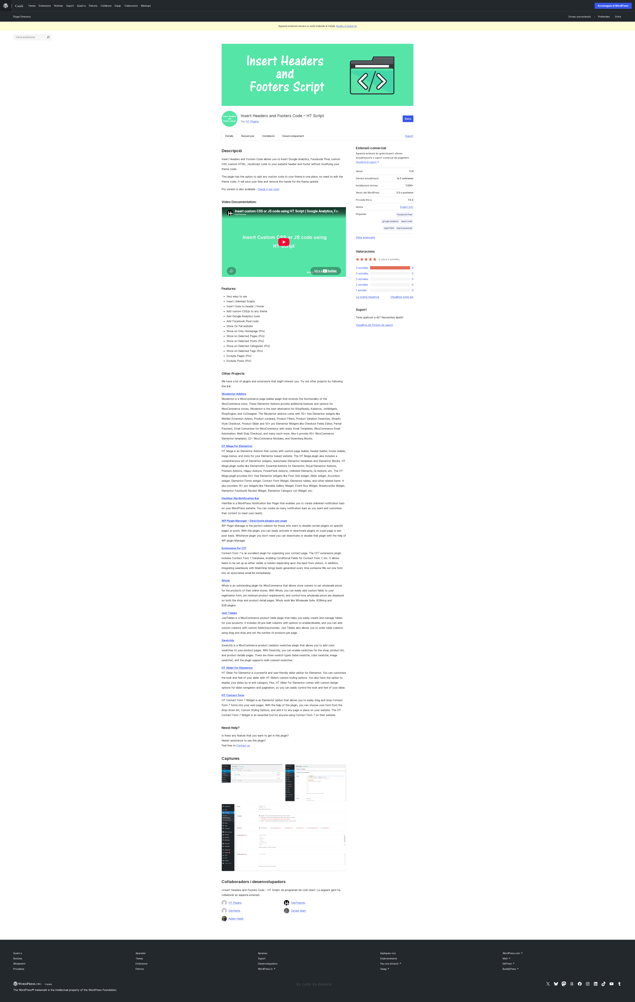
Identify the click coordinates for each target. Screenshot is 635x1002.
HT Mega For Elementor (237, 446)
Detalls (229, 136)
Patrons (140, 968)
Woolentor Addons (234, 394)
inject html (389, 228)
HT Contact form (233, 695)
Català (48, 984)
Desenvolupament (293, 136)
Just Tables (229, 613)
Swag (384, 968)
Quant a (17, 953)
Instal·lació (268, 136)
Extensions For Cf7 (234, 548)
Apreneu (262, 953)
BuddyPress (511, 968)
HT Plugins (252, 121)
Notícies (17, 958)
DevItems (234, 910)
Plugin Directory (22, 16)
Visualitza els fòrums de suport (374, 325)
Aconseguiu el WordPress (613, 5)
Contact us (243, 745)
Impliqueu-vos (388, 953)
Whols (226, 580)
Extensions (142, 963)
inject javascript (404, 228)
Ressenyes (247, 136)
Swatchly (228, 640)
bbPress (509, 963)
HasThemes (298, 902)
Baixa (408, 118)
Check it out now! (268, 189)
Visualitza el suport (366, 162)
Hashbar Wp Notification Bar (240, 498)
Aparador (141, 953)
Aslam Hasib (236, 918)
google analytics (390, 221)
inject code (406, 221)
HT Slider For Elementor (237, 667)
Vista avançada (365, 237)
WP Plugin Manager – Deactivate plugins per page (254, 520)
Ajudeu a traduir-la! (346, 26)
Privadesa (18, 968)
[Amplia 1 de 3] (278, 768)
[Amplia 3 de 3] (341, 808)
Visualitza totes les (402, 297)
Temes (139, 958)
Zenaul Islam (298, 910)
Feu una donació (390, 963)
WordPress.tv (266, 968)
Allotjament (19, 963)
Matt (506, 958)
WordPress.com (513, 953)
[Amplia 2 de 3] (341, 768)
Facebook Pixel (404, 214)
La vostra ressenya (367, 297)
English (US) (406, 207)
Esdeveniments (388, 958)
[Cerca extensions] (48, 37)
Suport (409, 136)
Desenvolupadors (267, 963)
